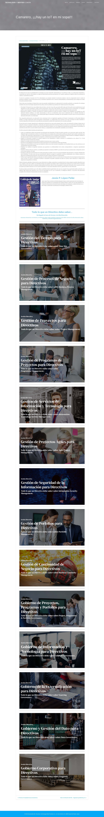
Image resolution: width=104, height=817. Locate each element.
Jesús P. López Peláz (63, 178)
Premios (78, 2)
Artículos (71, 2)
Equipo (83, 2)
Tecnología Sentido (18, 2)
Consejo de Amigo (34, 40)
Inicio (66, 2)
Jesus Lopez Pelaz (24, 40)
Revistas (97, 2)
